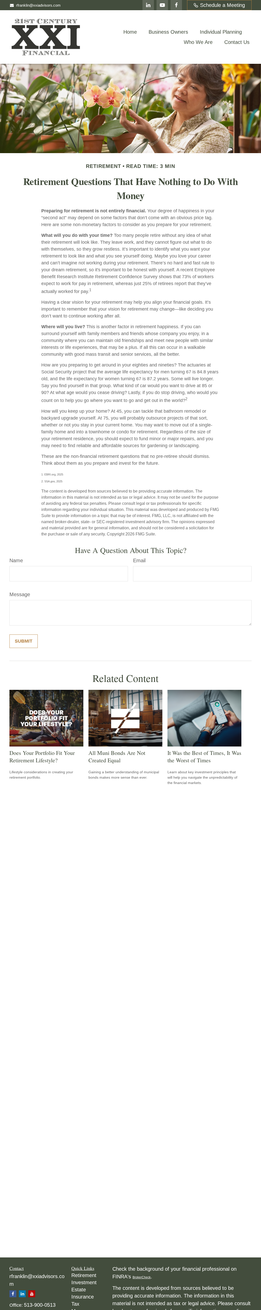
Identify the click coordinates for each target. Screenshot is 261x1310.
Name (16, 560)
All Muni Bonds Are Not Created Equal (116, 756)
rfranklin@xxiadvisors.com (38, 5)
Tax (75, 1304)
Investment (84, 1282)
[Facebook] (176, 5)
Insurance (82, 1297)
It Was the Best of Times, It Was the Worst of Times (204, 756)
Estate (78, 1289)
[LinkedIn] (148, 5)
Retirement (83, 1275)
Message (19, 594)
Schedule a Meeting (222, 5)
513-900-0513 (40, 1305)
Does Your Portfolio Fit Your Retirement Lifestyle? (42, 756)
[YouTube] (162, 5)
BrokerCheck (142, 1277)
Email (139, 560)
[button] (130, 32)
